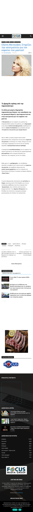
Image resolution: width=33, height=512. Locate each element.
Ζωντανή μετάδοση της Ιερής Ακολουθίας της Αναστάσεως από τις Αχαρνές (20, 413)
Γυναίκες (9, 243)
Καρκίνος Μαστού (16, 243)
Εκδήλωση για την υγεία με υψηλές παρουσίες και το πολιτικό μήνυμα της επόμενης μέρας (20, 295)
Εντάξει (15, 509)
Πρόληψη (4, 245)
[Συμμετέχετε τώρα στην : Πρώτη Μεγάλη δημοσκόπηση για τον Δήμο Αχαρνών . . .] (5, 421)
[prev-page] (2, 301)
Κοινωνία (11, 42)
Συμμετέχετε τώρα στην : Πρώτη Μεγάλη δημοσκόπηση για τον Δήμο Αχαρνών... (19, 421)
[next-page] (5, 301)
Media (8, 42)
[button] (2, 36)
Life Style (8, 39)
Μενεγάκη (24, 243)
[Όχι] (31, 506)
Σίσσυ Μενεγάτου (7, 52)
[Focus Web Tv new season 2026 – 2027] (5, 279)
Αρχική (3, 39)
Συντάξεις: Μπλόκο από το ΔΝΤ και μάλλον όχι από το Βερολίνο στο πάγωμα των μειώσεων (9, 254)
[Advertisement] (16, 17)
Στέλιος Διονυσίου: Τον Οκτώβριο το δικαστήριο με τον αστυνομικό (23, 253)
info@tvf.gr (20, 492)
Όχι (20, 509)
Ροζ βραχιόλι (10, 245)
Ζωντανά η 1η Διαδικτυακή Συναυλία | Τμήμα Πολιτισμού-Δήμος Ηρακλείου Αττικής (20, 428)
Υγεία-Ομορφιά (17, 42)
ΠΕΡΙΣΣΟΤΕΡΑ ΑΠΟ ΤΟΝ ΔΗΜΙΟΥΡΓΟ (11, 273)
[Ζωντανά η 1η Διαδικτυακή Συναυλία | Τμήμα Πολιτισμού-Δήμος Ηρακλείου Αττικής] (5, 428)
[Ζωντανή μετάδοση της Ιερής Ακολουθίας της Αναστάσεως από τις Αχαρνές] (5, 413)
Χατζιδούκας (17, 245)
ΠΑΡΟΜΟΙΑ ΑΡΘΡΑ (7, 271)
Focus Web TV (4, 281)
